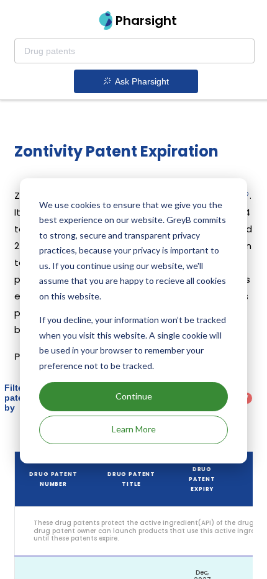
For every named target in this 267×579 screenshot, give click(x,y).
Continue (133, 396)
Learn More (134, 429)
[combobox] (134, 51)
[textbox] (134, 51)
